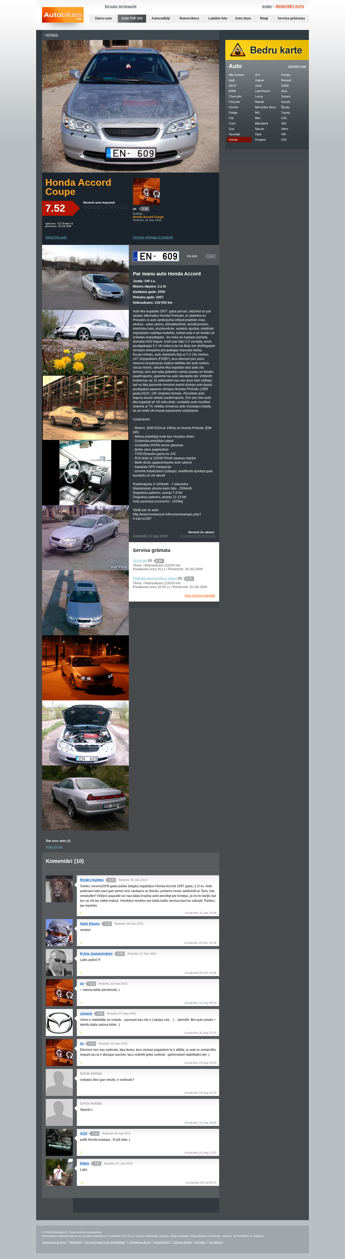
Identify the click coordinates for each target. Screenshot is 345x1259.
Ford (232, 123)
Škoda (285, 107)
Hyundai (234, 134)
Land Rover (262, 91)
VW (283, 134)
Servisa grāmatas (291, 18)
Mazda (259, 101)
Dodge (233, 112)
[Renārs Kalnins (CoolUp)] (59, 901)
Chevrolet (235, 96)
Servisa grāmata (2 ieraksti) (153, 237)
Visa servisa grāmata (199, 596)
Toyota (285, 112)
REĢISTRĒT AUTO (290, 6)
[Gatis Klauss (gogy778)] (59, 945)
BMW (232, 91)
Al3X (83, 1133)
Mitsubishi (261, 123)
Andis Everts (54, 846)
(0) (150, 560)
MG (257, 112)
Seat (284, 91)
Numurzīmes (189, 18)
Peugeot (260, 139)
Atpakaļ (52, 34)
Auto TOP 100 (132, 18)
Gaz (231, 128)
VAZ (284, 123)
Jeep (258, 85)
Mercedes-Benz (265, 107)
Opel (258, 134)
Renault (286, 80)
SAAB (285, 85)
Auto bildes (63, 18)
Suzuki (285, 101)
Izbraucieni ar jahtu (54, 1242)
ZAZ (284, 139)
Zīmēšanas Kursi (139, 1242)
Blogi (264, 18)
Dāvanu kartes (183, 1242)
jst (134, 208)
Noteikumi (76, 1242)
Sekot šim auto (56, 237)
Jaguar (259, 80)
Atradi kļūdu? (162, 1242)
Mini (257, 118)
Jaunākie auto (297, 66)
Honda (233, 139)
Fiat (231, 118)
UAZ (284, 118)
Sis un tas (140, 560)
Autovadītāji (160, 18)
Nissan (259, 128)
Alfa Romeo (236, 74)
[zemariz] (59, 1035)
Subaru (286, 96)
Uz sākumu (216, 1242)
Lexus (259, 96)
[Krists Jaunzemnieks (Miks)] (59, 975)
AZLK (232, 85)
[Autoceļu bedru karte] (267, 59)
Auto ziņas (243, 18)
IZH (257, 74)
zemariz (86, 1013)
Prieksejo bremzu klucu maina (155, 578)
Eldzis (84, 1163)
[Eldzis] (59, 1185)
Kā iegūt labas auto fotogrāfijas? (105, 1242)
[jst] (146, 203)
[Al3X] (59, 1155)
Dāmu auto (103, 18)
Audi (231, 80)
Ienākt (267, 6)
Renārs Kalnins (92, 880)
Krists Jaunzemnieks (96, 954)
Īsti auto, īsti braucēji (120, 6)
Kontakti (200, 1242)
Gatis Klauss (90, 924)
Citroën (233, 107)
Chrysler (234, 101)
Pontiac (286, 74)
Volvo (284, 128)
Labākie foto (217, 18)
